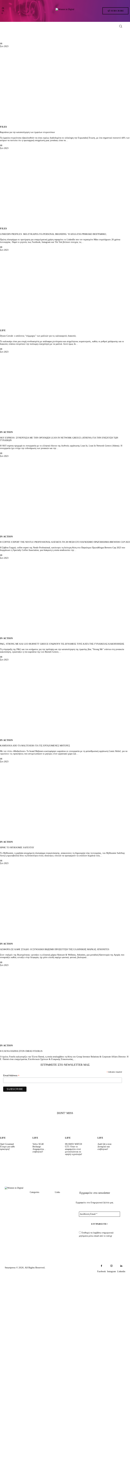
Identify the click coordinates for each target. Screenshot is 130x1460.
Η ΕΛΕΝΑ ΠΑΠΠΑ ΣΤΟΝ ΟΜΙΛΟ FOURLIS (21, 1051)
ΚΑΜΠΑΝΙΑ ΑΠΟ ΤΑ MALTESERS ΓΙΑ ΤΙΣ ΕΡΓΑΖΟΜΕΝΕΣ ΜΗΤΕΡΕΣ (35, 745)
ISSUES (34, 1228)
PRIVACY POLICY (60, 1223)
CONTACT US (61, 1214)
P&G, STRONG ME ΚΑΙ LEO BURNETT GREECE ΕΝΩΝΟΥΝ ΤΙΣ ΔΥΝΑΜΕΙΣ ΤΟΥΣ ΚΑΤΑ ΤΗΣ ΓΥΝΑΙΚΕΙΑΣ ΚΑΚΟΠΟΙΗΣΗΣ (62, 644)
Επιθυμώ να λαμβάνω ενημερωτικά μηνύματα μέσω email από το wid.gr (96, 1234)
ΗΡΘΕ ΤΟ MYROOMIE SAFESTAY (17, 847)
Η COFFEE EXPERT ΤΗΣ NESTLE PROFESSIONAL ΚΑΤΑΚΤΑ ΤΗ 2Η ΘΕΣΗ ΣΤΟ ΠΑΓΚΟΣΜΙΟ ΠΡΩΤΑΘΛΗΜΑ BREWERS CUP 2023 (65, 542)
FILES (3, 127)
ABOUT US (61, 1198)
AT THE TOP (37, 1210)
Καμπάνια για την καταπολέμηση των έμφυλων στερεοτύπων (27, 132)
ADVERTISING (62, 1205)
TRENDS (35, 1198)
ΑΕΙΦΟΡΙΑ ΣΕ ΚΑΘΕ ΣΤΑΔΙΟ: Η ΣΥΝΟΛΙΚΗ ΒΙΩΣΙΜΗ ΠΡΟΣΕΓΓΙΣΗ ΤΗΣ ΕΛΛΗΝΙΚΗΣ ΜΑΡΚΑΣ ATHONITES (54, 949)
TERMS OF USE (61, 1232)
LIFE (3, 330)
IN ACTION (6, 432)
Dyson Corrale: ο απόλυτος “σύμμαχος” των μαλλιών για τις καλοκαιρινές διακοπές (38, 336)
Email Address (11, 1075)
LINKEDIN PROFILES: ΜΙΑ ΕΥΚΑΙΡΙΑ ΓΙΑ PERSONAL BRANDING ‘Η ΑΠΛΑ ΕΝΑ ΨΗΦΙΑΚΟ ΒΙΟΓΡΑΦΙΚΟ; (53, 234)
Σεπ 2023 (4, 46)
